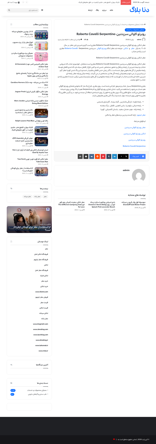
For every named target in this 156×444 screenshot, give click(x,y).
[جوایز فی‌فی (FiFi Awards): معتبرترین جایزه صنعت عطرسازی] (41, 141)
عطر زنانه (37, 197)
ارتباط (90, 10)
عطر (132, 48)
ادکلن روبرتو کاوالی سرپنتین (135, 133)
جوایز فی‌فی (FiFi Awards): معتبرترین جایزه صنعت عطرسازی (22, 141)
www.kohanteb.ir (41, 345)
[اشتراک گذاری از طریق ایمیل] (85, 156)
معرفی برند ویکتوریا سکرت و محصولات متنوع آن (22, 54)
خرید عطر (44, 281)
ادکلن (125, 48)
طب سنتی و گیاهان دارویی (37, 394)
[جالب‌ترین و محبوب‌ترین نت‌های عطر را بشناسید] (41, 113)
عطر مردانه (27, 197)
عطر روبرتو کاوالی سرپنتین (135, 127)
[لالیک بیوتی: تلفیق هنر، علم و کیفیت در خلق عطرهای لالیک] (41, 130)
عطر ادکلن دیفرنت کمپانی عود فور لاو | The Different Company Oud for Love (71, 204)
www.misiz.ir (43, 351)
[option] (29, 219)
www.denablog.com (40, 329)
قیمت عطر (44, 302)
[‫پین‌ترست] (103, 156)
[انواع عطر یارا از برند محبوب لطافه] (41, 45)
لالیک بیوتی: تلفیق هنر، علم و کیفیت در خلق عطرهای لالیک (22, 128)
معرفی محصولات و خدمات (130, 24)
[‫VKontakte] (91, 156)
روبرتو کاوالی (102, 48)
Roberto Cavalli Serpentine (134, 146)
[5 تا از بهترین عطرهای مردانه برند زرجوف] (41, 35)
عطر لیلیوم (141, 115)
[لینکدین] (114, 156)
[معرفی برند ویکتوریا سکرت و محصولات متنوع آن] (41, 56)
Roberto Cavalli (71, 48)
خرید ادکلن (44, 286)
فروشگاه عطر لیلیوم (41, 259)
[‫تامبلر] (108, 156)
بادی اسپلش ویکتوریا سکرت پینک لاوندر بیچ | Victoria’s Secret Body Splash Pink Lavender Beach (101, 204)
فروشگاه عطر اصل (41, 270)
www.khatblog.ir (42, 340)
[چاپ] (80, 156)
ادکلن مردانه (43, 313)
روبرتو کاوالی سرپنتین (137, 140)
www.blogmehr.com (40, 324)
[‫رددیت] (97, 156)
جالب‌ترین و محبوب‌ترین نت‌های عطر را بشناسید (24, 111)
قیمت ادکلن (43, 308)
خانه (111, 10)
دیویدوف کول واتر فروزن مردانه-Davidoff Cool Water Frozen (133, 203)
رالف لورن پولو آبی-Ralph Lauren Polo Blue (31, 121)
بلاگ (97, 10)
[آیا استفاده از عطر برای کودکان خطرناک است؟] (41, 171)
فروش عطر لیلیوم (41, 297)
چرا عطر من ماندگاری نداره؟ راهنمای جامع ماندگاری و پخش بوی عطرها (32, 74)
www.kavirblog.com (40, 335)
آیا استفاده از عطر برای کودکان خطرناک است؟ (103, 2)
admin (139, 40)
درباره (104, 10)
